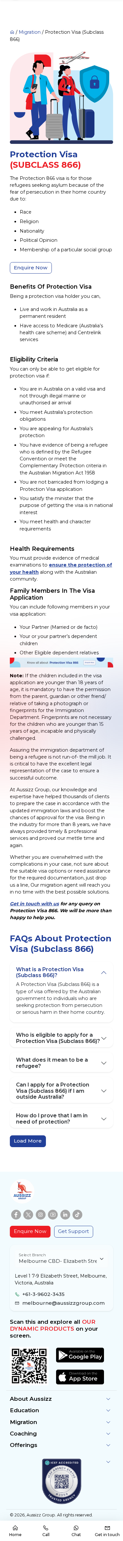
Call (46, 1534)
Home (15, 1534)
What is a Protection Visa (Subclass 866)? (50, 972)
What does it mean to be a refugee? (52, 1063)
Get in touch (107, 1534)
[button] (61, 1399)
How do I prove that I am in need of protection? (52, 1118)
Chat (76, 1534)
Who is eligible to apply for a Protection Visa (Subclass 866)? (58, 1038)
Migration (30, 32)
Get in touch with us (34, 904)
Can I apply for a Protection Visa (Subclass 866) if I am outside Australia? (52, 1091)
